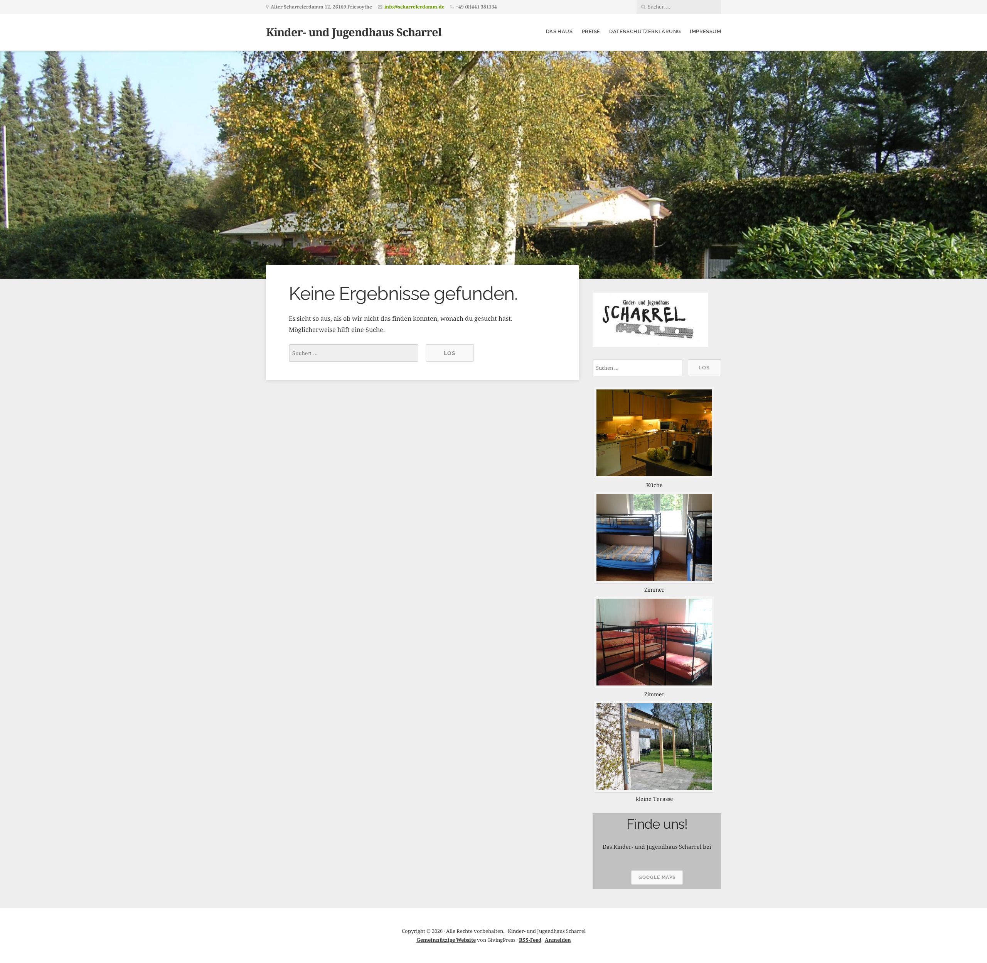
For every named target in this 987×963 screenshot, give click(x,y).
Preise (591, 31)
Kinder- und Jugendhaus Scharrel (353, 31)
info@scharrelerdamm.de (414, 6)
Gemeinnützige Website (446, 939)
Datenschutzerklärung (644, 31)
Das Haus (559, 31)
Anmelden (558, 939)
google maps (656, 877)
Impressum (705, 31)
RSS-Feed (530, 939)
